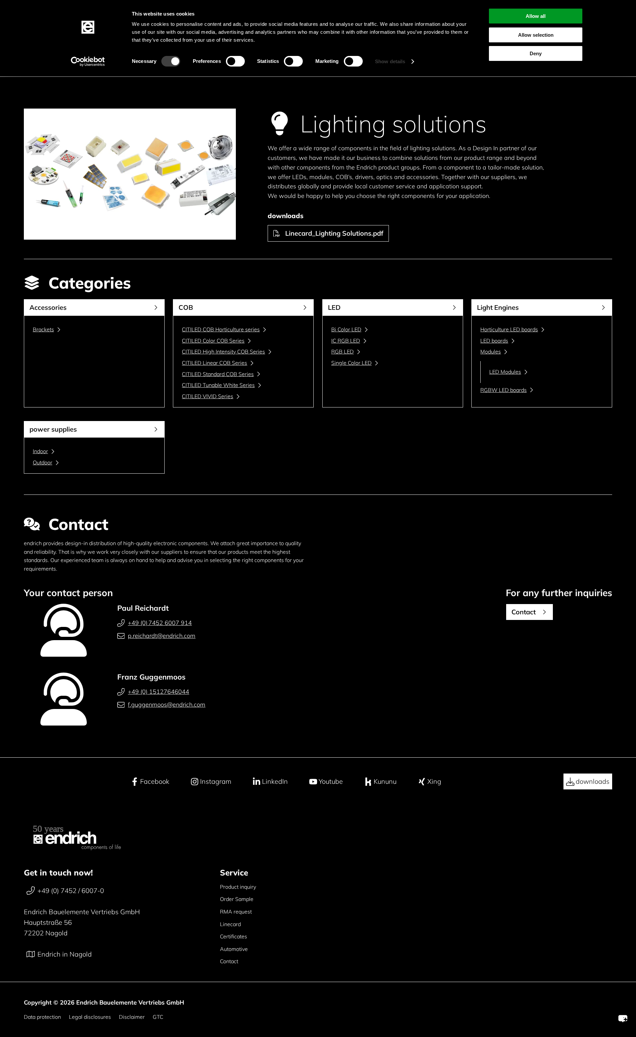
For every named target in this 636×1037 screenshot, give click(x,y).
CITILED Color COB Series (213, 340)
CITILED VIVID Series (207, 396)
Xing (434, 781)
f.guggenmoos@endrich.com (166, 704)
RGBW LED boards (503, 390)
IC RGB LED (345, 340)
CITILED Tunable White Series (218, 385)
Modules (490, 351)
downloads (593, 781)
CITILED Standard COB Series (218, 374)
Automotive (234, 949)
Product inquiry (238, 886)
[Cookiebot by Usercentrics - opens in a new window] (88, 62)
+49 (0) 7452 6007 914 (160, 623)
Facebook (154, 781)
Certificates (233, 936)
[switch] (235, 61)
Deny (536, 53)
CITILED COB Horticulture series (221, 329)
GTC (158, 1016)
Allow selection (536, 35)
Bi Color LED (346, 329)
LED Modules (505, 371)
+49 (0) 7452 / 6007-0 (70, 890)
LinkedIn (275, 781)
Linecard (230, 924)
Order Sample (236, 899)
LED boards (494, 340)
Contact (229, 961)
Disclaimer (132, 1016)
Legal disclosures (90, 1016)
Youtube (331, 781)
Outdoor (42, 462)
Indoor (40, 451)
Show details (390, 61)
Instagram (215, 781)
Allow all (536, 16)
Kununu (385, 781)
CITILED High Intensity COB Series (223, 351)
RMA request (236, 911)
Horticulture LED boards (509, 329)
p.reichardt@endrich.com (161, 635)
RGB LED (342, 351)
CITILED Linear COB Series (214, 362)
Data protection (42, 1016)
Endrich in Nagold (64, 954)
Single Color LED (351, 362)
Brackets (43, 329)
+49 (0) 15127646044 (158, 691)
